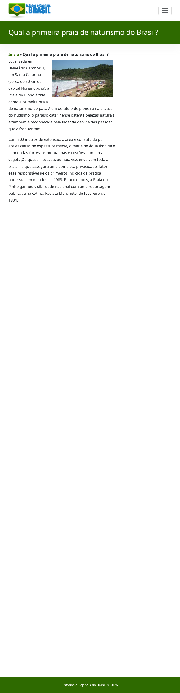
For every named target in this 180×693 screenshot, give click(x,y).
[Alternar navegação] (165, 10)
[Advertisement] (61, 438)
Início (13, 54)
